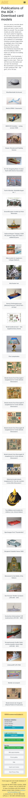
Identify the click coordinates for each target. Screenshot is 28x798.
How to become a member (14, 739)
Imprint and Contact (14, 767)
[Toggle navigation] (24, 2)
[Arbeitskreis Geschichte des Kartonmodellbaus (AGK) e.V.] (14, 714)
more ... (14, 727)
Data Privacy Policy (14, 772)
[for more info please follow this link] (14, 82)
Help (14, 762)
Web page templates (14, 752)
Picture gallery (14, 757)
